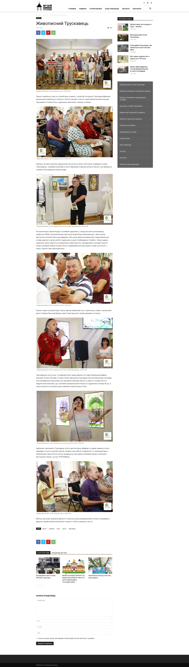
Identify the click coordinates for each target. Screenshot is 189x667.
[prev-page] (37, 586)
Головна (72, 9)
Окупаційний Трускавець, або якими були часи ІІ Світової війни (141, 47)
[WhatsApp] (53, 33)
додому (38, 15)
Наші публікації (112, 9)
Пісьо (58, 528)
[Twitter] (43, 33)
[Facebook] (144, 2)
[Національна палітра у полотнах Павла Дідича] (100, 565)
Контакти (137, 9)
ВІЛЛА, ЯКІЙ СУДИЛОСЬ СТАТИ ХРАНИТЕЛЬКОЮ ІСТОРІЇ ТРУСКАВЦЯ (139, 69)
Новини (82, 9)
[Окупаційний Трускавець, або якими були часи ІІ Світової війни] (122, 48)
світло (64, 528)
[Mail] (147, 2)
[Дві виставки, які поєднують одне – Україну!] (122, 27)
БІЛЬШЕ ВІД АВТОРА (59, 553)
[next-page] (41, 586)
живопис (51, 528)
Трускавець (72, 528)
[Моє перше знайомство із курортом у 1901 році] (122, 59)
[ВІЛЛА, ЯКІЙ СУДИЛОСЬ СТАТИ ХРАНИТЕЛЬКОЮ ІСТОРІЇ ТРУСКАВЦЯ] (122, 69)
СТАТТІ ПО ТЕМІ (43, 553)
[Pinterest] (48, 33)
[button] (150, 9)
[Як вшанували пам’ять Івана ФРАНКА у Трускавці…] (48, 565)
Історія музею (95, 9)
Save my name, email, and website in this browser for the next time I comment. (66, 638)
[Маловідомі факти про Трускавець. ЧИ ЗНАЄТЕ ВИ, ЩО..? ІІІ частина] (122, 37)
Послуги (126, 9)
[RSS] (151, 2)
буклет (44, 528)
